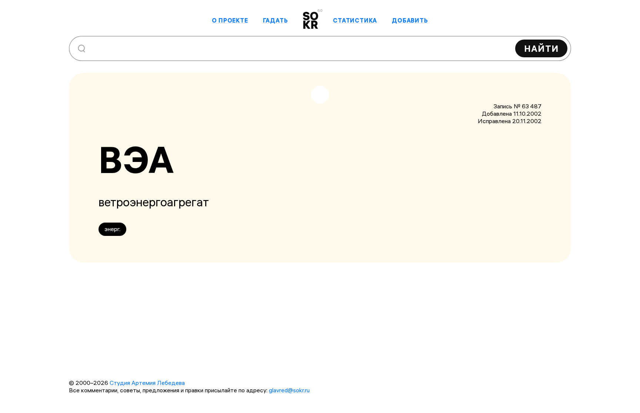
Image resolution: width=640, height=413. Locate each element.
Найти (541, 48)
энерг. (112, 229)
